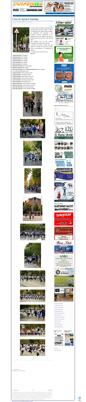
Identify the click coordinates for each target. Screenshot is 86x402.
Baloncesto (55, 13)
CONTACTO (56, 348)
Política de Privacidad (57, 350)
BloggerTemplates (27, 401)
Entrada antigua (50, 390)
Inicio (15, 15)
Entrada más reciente (16, 390)
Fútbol (48, 13)
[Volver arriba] (79, 399)
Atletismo (62, 13)
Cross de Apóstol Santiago (25, 19)
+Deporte (68, 13)
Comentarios (58, 109)
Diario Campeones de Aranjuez (16, 401)
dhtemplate (31, 401)
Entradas (57, 107)
